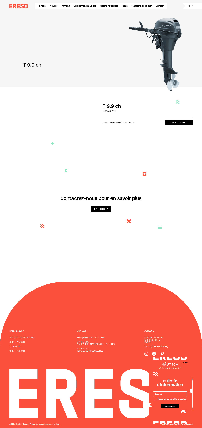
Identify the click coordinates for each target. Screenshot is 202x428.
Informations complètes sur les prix (119, 122)
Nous (125, 6)
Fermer (185, 363)
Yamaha (66, 6)
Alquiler (53, 6)
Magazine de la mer (142, 6)
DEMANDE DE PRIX (179, 123)
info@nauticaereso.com (90, 338)
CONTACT (104, 209)
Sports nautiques (109, 6)
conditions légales (178, 399)
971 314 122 (82, 349)
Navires (42, 6)
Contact (160, 6)
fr (189, 6)
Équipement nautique (85, 6)
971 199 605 (83, 342)
